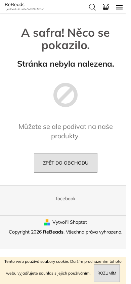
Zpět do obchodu (65, 163)
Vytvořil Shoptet (69, 222)
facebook (66, 199)
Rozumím (106, 273)
